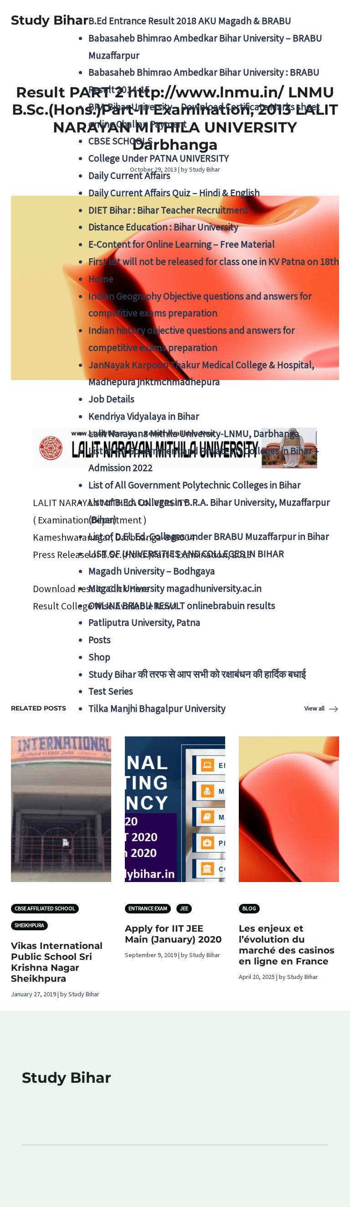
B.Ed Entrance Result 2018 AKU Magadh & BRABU (189, 21)
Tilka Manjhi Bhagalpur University (157, 709)
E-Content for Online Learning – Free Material (181, 245)
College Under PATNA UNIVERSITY (158, 159)
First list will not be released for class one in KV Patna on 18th (213, 262)
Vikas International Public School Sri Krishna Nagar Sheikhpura (57, 962)
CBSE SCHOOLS (120, 141)
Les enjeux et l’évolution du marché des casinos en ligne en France (287, 945)
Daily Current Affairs (129, 176)
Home (100, 279)
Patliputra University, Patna (144, 623)
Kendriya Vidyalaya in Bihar (143, 417)
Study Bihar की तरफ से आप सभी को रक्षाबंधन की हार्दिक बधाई (197, 675)
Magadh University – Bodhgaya (151, 571)
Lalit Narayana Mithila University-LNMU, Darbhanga (193, 434)
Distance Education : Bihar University (163, 227)
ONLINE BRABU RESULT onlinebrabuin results (181, 606)
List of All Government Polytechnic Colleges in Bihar (194, 485)
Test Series (110, 692)
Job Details (111, 399)
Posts (99, 640)
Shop (99, 657)
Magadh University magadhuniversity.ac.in (175, 589)
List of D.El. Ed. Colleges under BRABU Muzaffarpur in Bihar (208, 537)
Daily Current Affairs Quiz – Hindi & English (174, 193)
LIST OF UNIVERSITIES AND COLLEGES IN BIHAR (186, 554)
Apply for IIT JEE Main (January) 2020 (173, 934)
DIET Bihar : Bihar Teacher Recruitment (168, 210)
